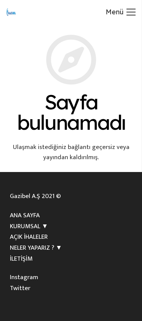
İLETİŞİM (21, 258)
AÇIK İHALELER (29, 237)
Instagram (24, 277)
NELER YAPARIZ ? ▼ (36, 248)
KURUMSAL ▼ (29, 226)
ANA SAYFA (25, 215)
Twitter (20, 288)
